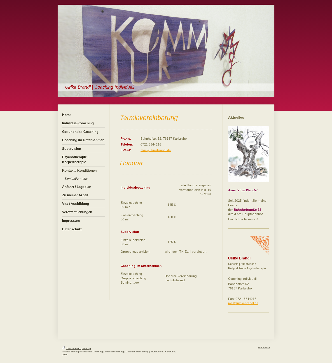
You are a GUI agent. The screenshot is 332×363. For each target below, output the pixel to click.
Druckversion (73, 348)
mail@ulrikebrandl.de (155, 150)
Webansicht (264, 347)
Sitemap (86, 348)
